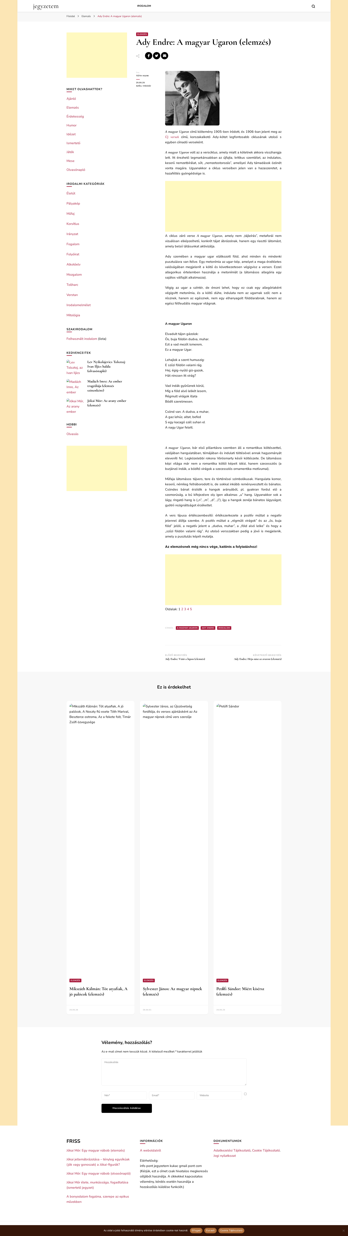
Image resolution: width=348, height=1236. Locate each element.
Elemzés (142, 34)
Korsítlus (73, 224)
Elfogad (196, 1230)
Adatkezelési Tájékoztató (232, 1150)
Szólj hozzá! (148, 86)
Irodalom (144, 6)
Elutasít (210, 1230)
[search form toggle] (313, 6)
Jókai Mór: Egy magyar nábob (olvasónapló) (99, 1173)
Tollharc (72, 285)
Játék (70, 152)
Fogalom (73, 244)
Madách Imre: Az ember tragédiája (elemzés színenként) (104, 386)
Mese (70, 161)
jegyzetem (46, 6)
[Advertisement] (223, 206)
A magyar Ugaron (187, 628)
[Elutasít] (343, 1230)
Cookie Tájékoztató (266, 1150)
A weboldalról (150, 1150)
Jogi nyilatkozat (225, 1155)
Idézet (71, 134)
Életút (71, 193)
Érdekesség (75, 116)
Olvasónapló (76, 170)
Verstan (72, 295)
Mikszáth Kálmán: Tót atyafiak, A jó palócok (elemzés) (98, 991)
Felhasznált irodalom (82, 339)
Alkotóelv (73, 264)
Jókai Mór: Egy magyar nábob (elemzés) (96, 1150)
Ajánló (71, 98)
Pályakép (73, 203)
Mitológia (73, 315)
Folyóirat (73, 254)
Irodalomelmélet (79, 305)
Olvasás (72, 434)
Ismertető (73, 143)
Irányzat (72, 234)
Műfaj (70, 213)
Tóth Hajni (142, 76)
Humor (71, 125)
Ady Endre (208, 628)
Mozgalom (74, 274)
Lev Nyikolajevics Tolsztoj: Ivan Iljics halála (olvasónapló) (106, 366)
